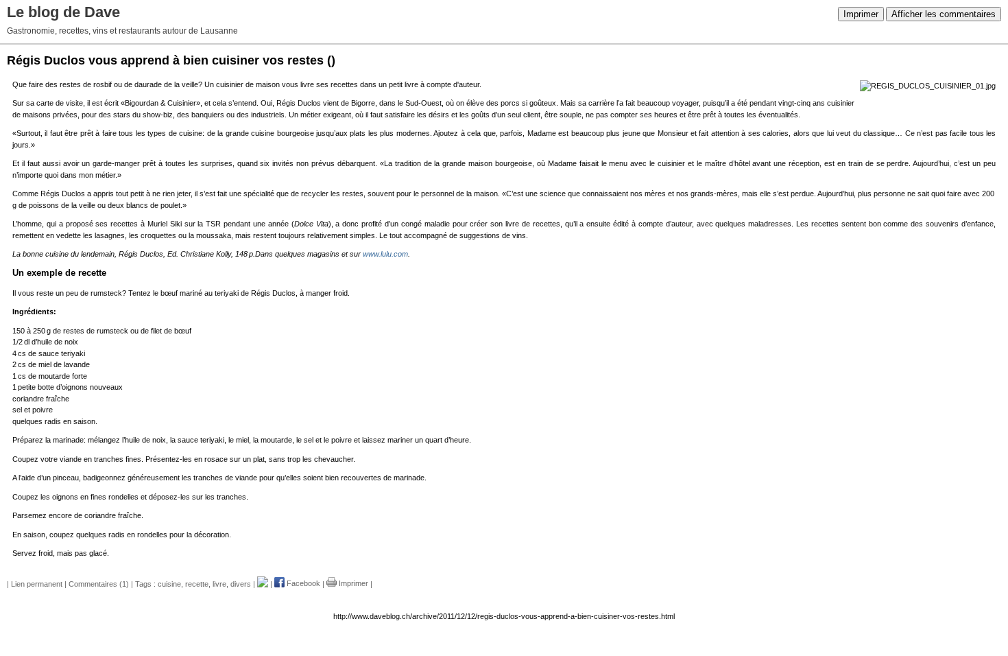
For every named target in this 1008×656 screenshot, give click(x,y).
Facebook (302, 583)
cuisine (169, 583)
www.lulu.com (385, 254)
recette (196, 583)
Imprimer (860, 14)
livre (219, 583)
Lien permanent (36, 583)
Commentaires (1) (99, 583)
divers (240, 583)
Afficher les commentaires (943, 14)
